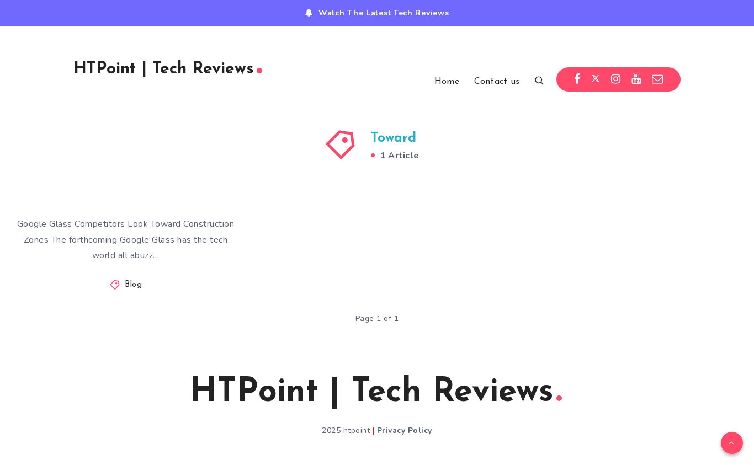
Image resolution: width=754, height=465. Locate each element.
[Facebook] (577, 79)
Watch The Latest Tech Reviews (383, 13)
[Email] (657, 79)
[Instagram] (616, 79)
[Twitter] (595, 79)
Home (446, 81)
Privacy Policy (404, 430)
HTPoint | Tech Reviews (163, 69)
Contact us (497, 81)
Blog (133, 285)
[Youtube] (636, 79)
